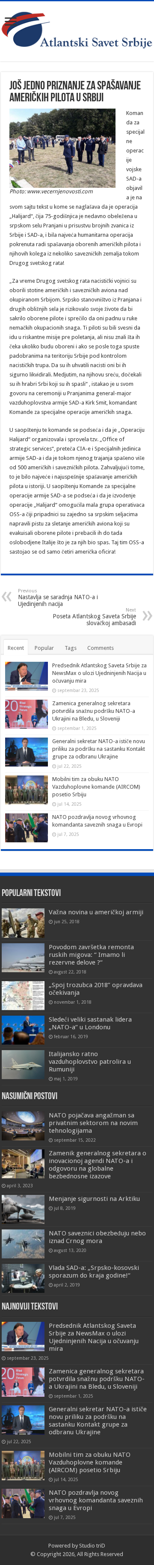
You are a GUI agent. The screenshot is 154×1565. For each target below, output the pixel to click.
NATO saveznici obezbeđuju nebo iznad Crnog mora (97, 1237)
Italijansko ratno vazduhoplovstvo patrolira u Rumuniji (90, 1061)
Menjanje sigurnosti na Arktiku (94, 1199)
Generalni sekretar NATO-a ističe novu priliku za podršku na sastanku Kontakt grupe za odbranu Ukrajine (98, 749)
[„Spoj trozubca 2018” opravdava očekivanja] (23, 995)
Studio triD (92, 1545)
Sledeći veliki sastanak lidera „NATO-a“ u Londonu (90, 1023)
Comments (100, 648)
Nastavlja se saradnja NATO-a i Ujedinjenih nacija (58, 597)
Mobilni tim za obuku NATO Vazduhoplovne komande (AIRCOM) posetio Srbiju (96, 787)
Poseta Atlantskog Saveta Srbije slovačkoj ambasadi (94, 616)
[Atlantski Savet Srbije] (77, 30)
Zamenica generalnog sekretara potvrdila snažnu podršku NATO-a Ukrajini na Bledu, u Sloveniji (93, 711)
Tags (71, 648)
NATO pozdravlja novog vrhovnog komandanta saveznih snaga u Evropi (96, 1500)
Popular (44, 648)
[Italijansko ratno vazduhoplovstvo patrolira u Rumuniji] (23, 1064)
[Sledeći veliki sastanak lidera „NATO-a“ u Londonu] (23, 1030)
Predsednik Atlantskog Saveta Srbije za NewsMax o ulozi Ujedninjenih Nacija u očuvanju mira (99, 673)
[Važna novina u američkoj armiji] (23, 922)
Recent (16, 648)
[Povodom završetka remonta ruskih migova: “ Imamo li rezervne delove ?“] (23, 957)
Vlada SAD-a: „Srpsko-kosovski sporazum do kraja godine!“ (94, 1271)
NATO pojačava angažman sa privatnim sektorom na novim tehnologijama (93, 1122)
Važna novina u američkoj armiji (96, 912)
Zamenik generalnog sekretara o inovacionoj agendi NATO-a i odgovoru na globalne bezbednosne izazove (97, 1164)
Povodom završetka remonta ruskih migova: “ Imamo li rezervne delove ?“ (91, 954)
